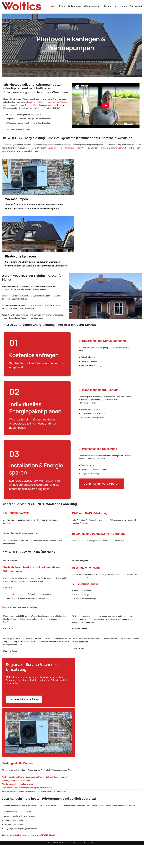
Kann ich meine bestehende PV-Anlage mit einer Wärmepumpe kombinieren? (34, 791)
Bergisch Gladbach (60, 102)
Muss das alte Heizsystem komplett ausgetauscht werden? (27, 788)
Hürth (35, 102)
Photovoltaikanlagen (70, 6)
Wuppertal (52, 105)
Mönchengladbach (9, 151)
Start (53, 6)
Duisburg (29, 105)
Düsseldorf (20, 105)
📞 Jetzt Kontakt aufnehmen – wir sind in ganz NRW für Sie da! (28, 835)
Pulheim (28, 102)
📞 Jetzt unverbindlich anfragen (16, 129)
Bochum (121, 148)
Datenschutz (87, 842)
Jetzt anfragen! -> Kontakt (128, 6)
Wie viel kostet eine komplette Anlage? (18, 784)
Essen (35, 105)
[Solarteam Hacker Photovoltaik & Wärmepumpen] (21, 6)
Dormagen (69, 148)
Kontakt (94, 842)
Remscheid (103, 148)
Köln (40, 102)
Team (75, 842)
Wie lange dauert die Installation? (16, 781)
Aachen (6, 105)
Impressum (80, 842)
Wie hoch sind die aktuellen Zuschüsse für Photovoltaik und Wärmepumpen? (35, 777)
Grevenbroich (59, 148)
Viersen (78, 148)
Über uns (107, 6)
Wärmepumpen (92, 6)
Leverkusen (47, 102)
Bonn (12, 105)
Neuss (50, 148)
